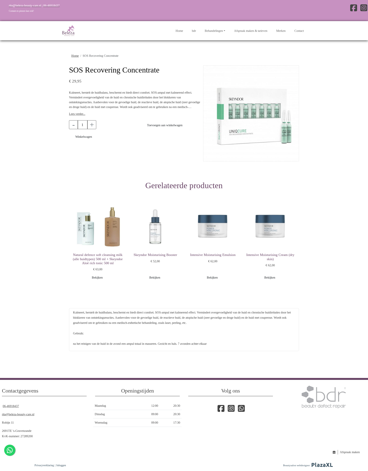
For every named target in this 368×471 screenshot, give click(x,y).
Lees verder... (77, 113)
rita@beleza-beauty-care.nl (18, 414)
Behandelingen (214, 30)
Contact (299, 30)
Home (179, 30)
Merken (281, 30)
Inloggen (61, 465)
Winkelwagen (83, 136)
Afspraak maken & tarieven (250, 30)
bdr (194, 30)
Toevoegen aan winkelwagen (164, 125)
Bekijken (97, 277)
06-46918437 (11, 406)
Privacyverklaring (44, 465)
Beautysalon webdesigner (296, 465)
